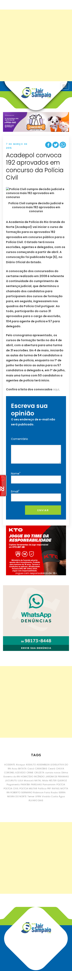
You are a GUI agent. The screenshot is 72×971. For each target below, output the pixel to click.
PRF (49, 788)
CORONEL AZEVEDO (15, 772)
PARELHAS (36, 784)
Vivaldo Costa (50, 796)
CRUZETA (39, 772)
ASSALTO (31, 764)
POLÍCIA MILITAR (28, 788)
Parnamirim (49, 784)
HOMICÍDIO (27, 776)
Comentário (19, 439)
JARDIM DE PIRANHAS (57, 776)
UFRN (38, 796)
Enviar (43, 510)
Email (15, 491)
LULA (20, 780)
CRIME (29, 772)
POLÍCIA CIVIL (11, 788)
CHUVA (60, 768)
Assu (14, 768)
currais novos (53, 772)
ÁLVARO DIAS (36, 800)
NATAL (37, 780)
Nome (15, 473)
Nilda (45, 780)
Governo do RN (11, 776)
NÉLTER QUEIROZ (58, 780)
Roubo (54, 792)
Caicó (30, 768)
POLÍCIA (60, 784)
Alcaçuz (20, 764)
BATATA (22, 768)
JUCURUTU (11, 780)
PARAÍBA (25, 784)
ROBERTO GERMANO (21, 792)
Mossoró (29, 780)
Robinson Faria (41, 792)
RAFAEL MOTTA (60, 788)
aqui (56, 389)
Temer (30, 796)
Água (62, 796)
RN (8, 792)
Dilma (64, 772)
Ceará (51, 768)
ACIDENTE (9, 764)
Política (42, 788)
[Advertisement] (36, 45)
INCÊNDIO (39, 776)
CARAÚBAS (41, 768)
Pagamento (13, 784)
